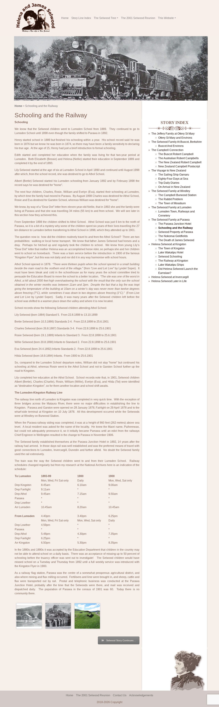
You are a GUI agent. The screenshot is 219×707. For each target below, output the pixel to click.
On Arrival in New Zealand (174, 186)
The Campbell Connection (167, 150)
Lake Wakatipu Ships (171, 264)
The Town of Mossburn (172, 203)
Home (65, 18)
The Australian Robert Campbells (178, 158)
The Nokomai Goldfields (173, 236)
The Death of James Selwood (176, 240)
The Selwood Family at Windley (170, 191)
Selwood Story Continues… (121, 640)
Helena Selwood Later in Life (169, 281)
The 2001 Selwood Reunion (138, 18)
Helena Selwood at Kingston (168, 244)
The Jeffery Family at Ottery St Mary (173, 133)
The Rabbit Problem (170, 199)
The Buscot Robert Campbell (176, 154)
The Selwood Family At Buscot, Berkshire (176, 141)
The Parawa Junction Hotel (174, 223)
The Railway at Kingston (173, 260)
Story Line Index (81, 18)
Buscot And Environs (171, 145)
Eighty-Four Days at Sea (173, 178)
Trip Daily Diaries (168, 182)
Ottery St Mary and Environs (175, 137)
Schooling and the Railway (175, 227)
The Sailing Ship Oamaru (173, 174)
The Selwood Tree (105, 18)
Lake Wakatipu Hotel (170, 252)
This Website (166, 18)
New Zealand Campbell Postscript (179, 166)
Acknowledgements (141, 695)
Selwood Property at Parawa (175, 231)
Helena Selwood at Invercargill (170, 277)
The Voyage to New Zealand (168, 170)
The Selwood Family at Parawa (170, 219)
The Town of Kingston (171, 248)
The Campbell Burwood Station (177, 195)
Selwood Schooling (170, 256)
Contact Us (119, 695)
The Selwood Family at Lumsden (171, 207)
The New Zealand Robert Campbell (180, 162)
